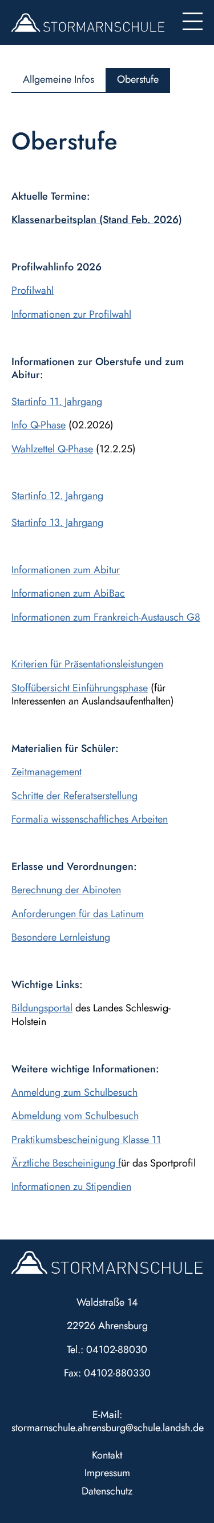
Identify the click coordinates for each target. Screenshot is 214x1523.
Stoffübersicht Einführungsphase (79, 688)
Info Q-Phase (38, 425)
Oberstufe (138, 79)
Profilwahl (32, 290)
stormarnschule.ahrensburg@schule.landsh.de (107, 1427)
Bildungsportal (41, 1008)
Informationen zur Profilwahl (71, 314)
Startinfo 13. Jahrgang (57, 522)
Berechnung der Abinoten (66, 889)
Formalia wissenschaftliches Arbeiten (89, 819)
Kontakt (107, 1455)
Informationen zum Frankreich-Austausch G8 (105, 617)
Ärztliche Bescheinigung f (66, 1163)
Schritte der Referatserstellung (74, 795)
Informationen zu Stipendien (71, 1186)
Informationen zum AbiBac (68, 593)
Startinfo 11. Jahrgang (56, 401)
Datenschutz (107, 1491)
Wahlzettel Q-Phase (52, 448)
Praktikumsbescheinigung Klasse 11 (86, 1139)
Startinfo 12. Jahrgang (57, 495)
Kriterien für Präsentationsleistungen (87, 664)
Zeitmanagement (46, 771)
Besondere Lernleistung (60, 937)
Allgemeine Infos (58, 79)
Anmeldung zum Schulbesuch (74, 1092)
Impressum (107, 1472)
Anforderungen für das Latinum (77, 913)
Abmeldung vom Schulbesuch (75, 1115)
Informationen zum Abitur (65, 569)
